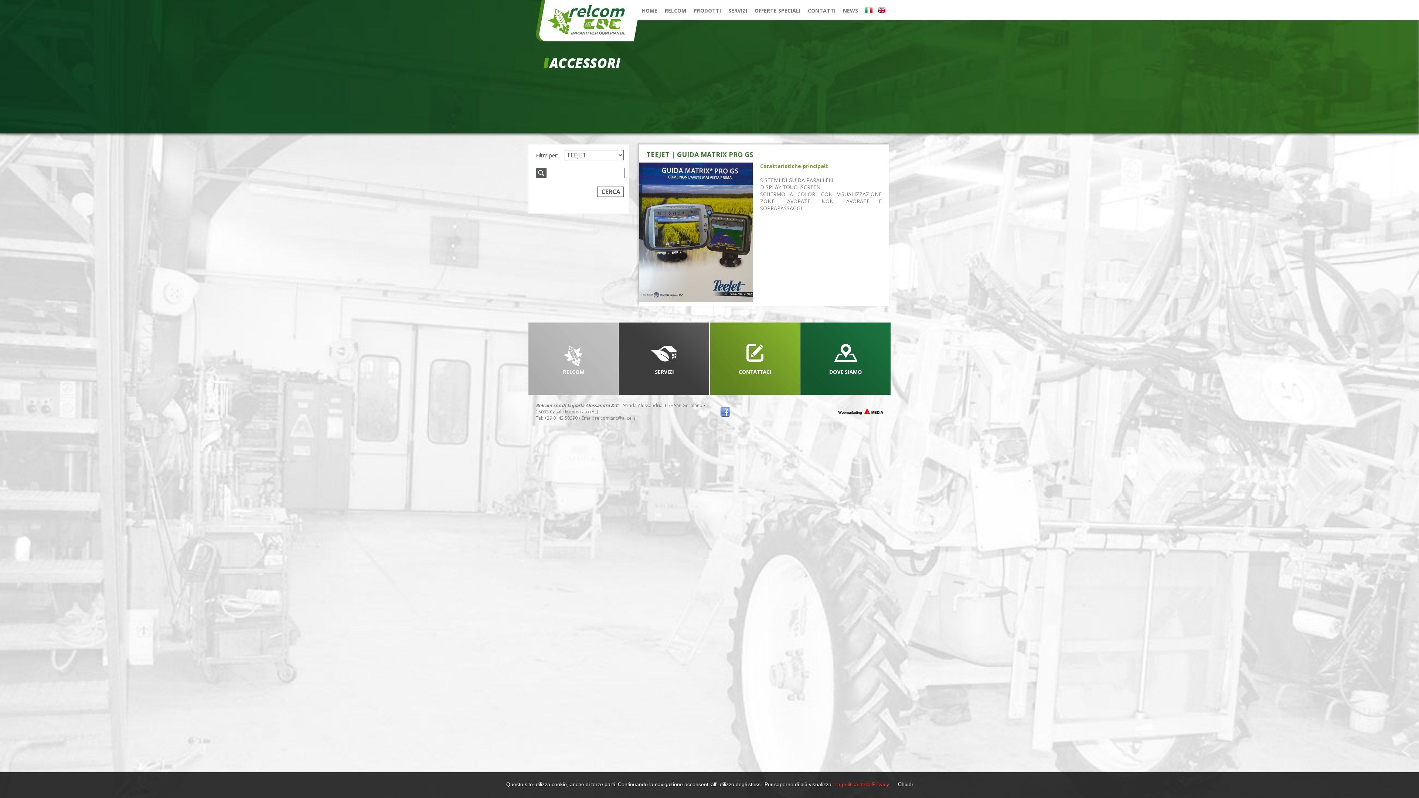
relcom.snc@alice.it (615, 418)
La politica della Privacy (861, 784)
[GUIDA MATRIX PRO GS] (696, 232)
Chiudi (905, 784)
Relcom (675, 10)
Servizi (737, 10)
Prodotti (707, 10)
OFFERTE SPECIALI (777, 10)
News (850, 10)
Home (649, 10)
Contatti (822, 10)
